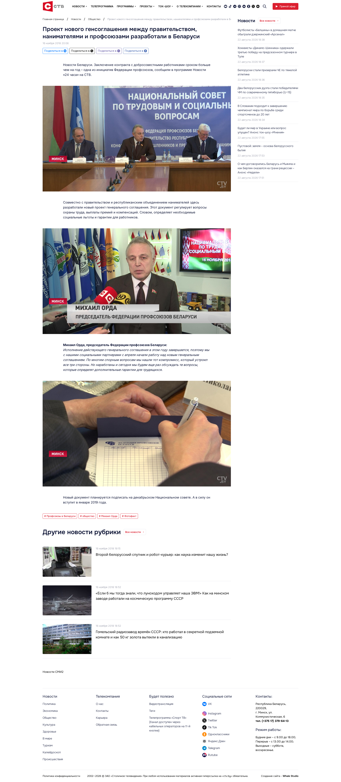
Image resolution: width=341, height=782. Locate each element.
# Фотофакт (129, 516)
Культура (49, 725)
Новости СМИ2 (53, 672)
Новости (76, 19)
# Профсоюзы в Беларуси (59, 516)
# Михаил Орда (108, 516)
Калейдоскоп (52, 752)
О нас (100, 704)
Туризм (48, 745)
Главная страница (53, 19)
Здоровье (49, 731)
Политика (49, 704)
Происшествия (53, 759)
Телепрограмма (102, 6)
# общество (87, 516)
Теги (152, 711)
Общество (94, 19)
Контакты (214, 6)
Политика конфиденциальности (61, 776)
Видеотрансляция (161, 704)
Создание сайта (270, 776)
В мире (47, 738)
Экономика (50, 711)
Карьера (101, 718)
